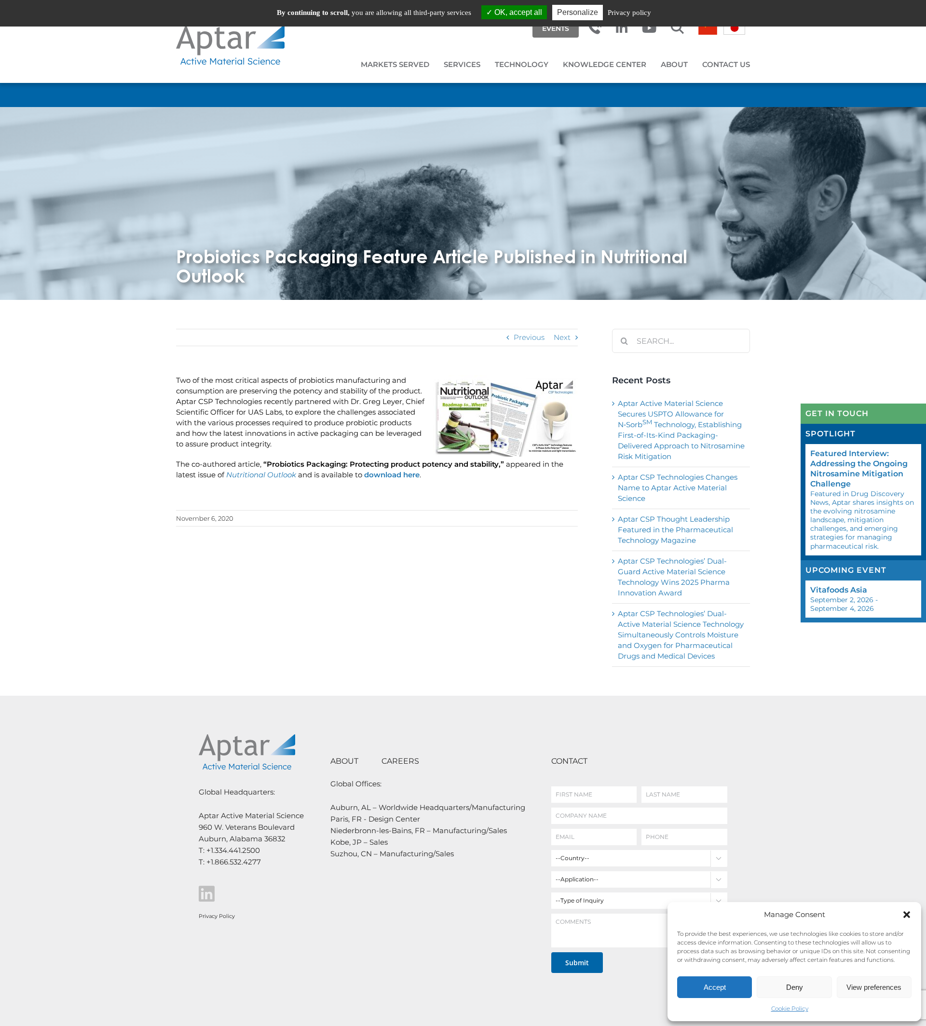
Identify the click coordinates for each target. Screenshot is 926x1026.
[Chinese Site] (708, 32)
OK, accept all (517, 12)
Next (562, 337)
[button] (907, 914)
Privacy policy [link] (629, 12)
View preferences (873, 987)
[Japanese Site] (734, 28)
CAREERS (400, 761)
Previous (529, 337)
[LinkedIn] (621, 28)
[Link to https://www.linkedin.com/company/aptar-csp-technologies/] (250, 894)
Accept (715, 987)
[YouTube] (649, 28)
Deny (794, 987)
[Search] (677, 28)
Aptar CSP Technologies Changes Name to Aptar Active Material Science (677, 487)
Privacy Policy (217, 916)
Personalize (577, 12)
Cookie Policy (789, 1008)
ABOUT (344, 761)
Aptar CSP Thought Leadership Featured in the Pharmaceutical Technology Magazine (675, 529)
